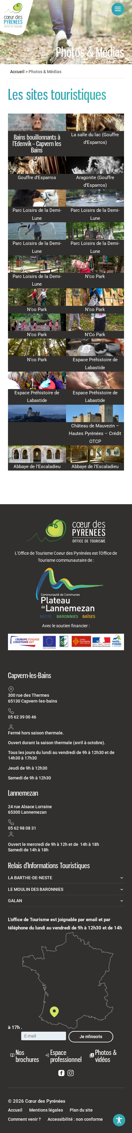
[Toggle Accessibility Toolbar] (119, 1120)
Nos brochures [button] (27, 1056)
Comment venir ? (24, 1119)
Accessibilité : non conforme (75, 1119)
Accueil (17, 71)
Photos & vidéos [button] (106, 1056)
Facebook (61, 1074)
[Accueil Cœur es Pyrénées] (16, 18)
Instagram (71, 1074)
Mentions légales (46, 1110)
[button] (117, 9)
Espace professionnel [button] (66, 1056)
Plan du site (81, 1110)
